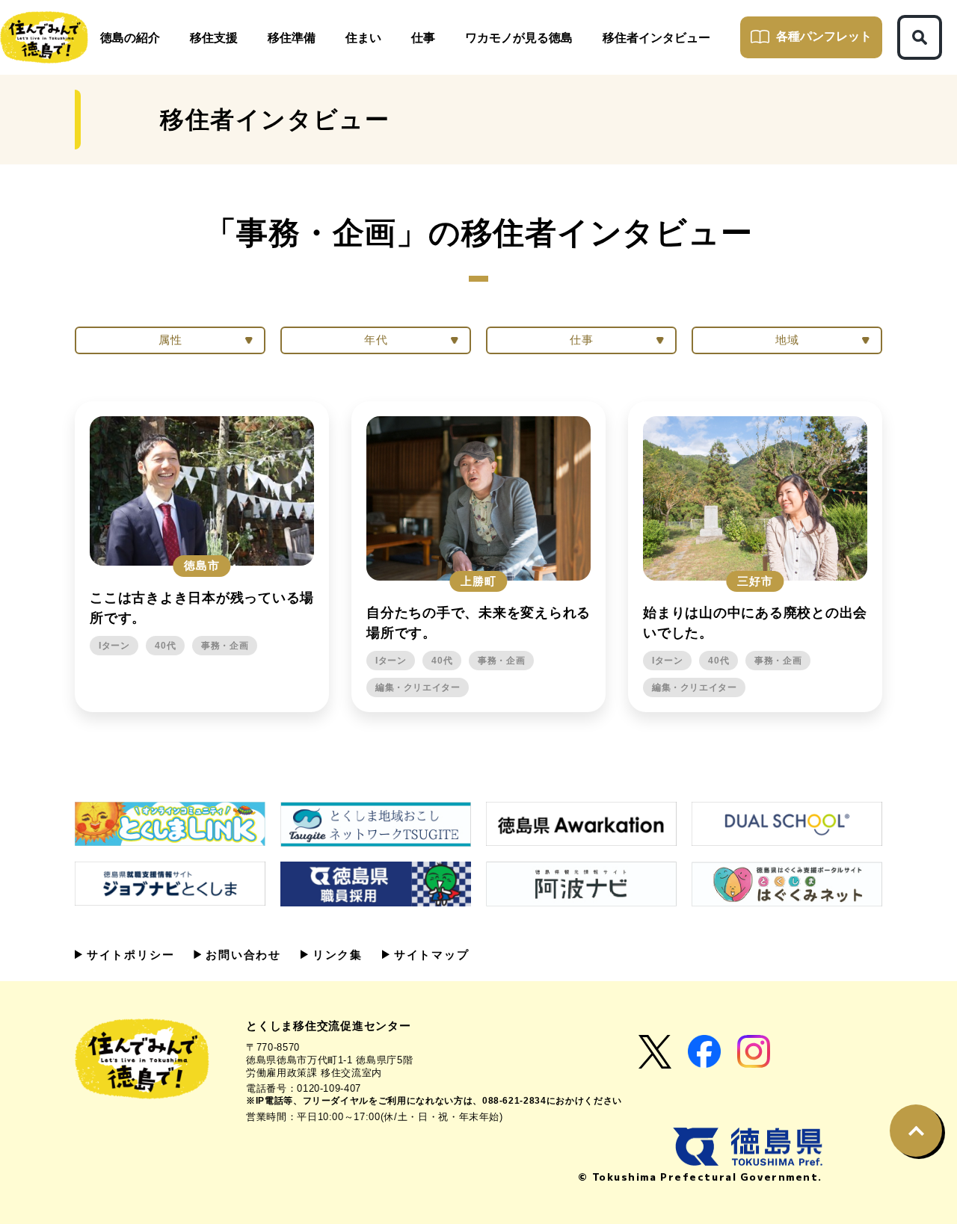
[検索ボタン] (919, 37)
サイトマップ (430, 954)
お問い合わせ (241, 954)
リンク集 (335, 954)
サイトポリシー (128, 954)
